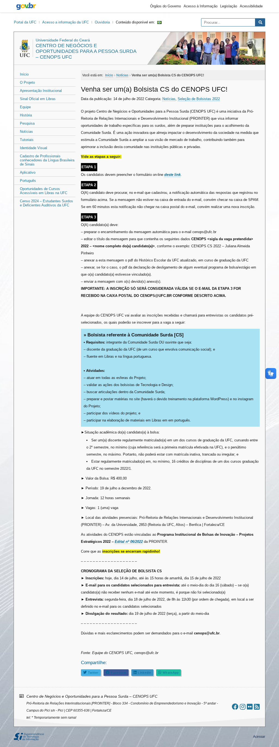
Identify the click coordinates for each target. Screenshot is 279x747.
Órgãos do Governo (165, 6)
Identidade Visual (33, 148)
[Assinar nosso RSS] (257, 706)
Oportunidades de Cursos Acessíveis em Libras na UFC (43, 191)
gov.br (26, 6)
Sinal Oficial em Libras (38, 99)
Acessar (259, 737)
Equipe (25, 107)
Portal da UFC (25, 22)
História (26, 115)
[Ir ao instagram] (242, 706)
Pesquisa (27, 123)
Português (28, 181)
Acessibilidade (251, 6)
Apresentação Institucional (41, 91)
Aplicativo (27, 172)
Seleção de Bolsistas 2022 (199, 99)
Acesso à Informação (200, 6)
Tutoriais (27, 140)
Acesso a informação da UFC (65, 22)
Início (24, 74)
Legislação (228, 6)
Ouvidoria (102, 22)
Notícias (26, 131)
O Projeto (27, 82)
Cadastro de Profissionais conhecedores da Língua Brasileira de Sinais (47, 160)
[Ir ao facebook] (235, 706)
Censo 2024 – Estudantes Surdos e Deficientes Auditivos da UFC (46, 203)
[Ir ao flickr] (250, 706)
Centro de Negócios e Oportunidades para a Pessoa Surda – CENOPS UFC (86, 51)
